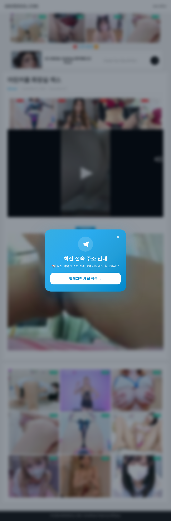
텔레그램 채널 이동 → (85, 278)
